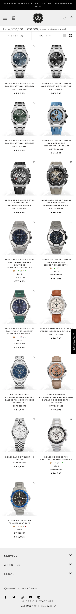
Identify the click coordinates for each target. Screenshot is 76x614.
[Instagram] (22, 597)
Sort (44, 35)
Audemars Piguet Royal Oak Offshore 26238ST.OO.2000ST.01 (56, 262)
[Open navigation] (5, 18)
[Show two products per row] (70, 35)
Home (6, 29)
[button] (34, 46)
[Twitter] (14, 597)
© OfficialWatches (38, 601)
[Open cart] (71, 18)
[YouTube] (30, 597)
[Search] (65, 18)
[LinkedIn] (38, 597)
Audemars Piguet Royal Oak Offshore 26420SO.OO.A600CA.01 (56, 202)
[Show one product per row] (64, 35)
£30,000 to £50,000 (25, 29)
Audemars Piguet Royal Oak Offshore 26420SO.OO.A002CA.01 (20, 202)
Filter (15, 35)
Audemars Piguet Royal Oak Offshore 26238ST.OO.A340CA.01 (56, 143)
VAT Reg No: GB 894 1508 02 (38, 605)
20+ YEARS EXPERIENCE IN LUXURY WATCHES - (32, 3)
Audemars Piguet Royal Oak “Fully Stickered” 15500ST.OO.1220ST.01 (20, 331)
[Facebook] (5, 597)
